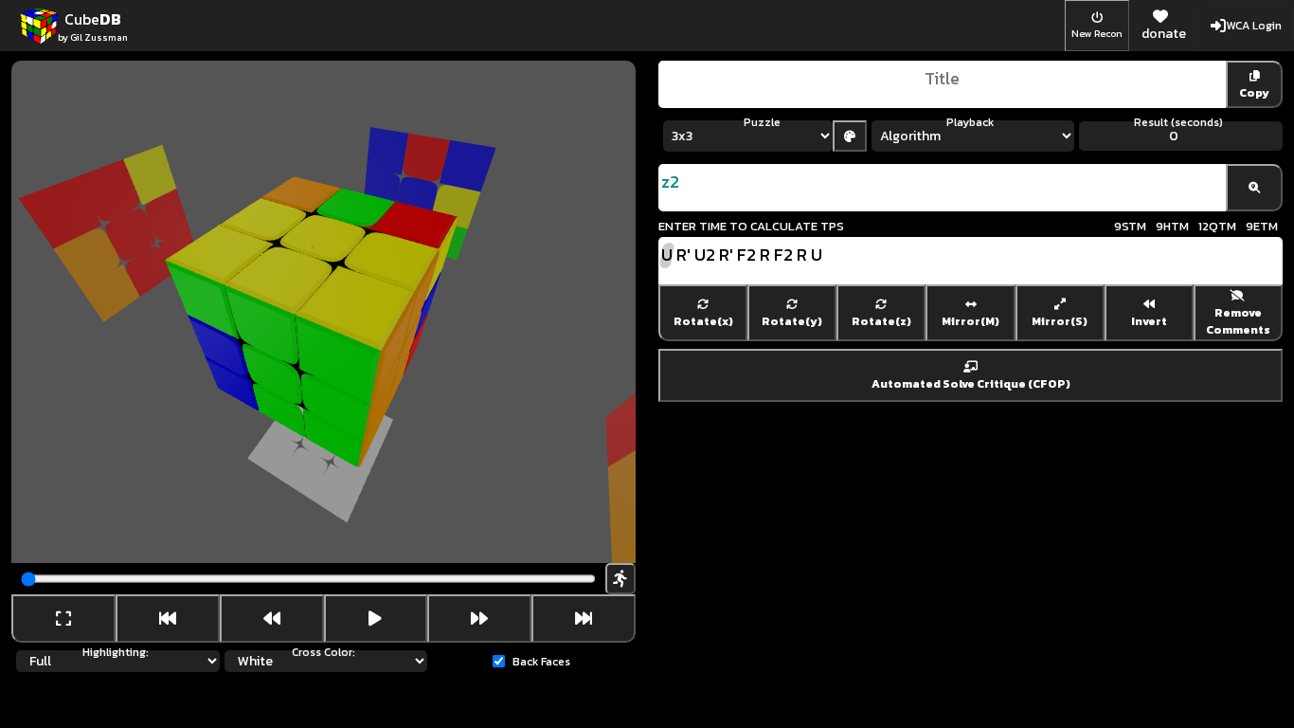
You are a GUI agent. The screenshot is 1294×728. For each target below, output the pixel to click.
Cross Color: (323, 652)
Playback (970, 122)
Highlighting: (115, 652)
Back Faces (541, 661)
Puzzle (762, 122)
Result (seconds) (1178, 122)
